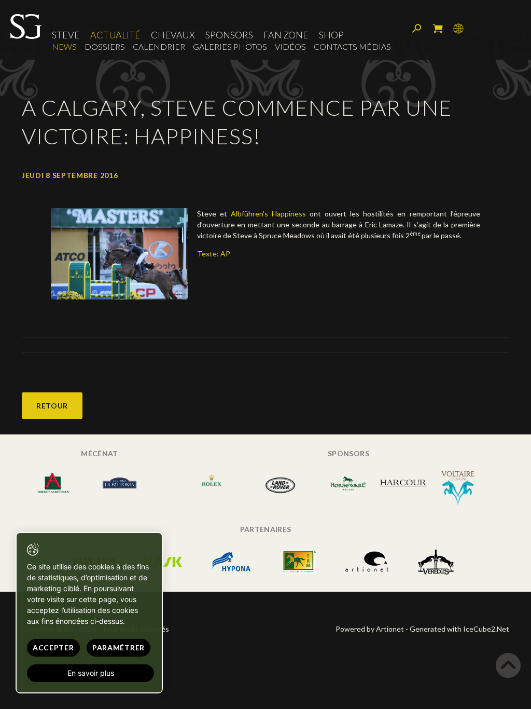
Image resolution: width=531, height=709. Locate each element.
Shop (331, 34)
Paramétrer (118, 647)
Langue (458, 28)
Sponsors (229, 34)
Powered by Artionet (370, 628)
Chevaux (173, 34)
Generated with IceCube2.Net (459, 628)
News (64, 46)
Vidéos (290, 46)
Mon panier (437, 28)
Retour (52, 405)
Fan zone (286, 34)
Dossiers (105, 46)
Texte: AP (213, 253)
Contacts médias (352, 46)
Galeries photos (230, 46)
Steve (66, 34)
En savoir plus (90, 673)
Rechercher (417, 28)
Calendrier (159, 46)
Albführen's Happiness (268, 213)
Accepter (53, 647)
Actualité (115, 34)
